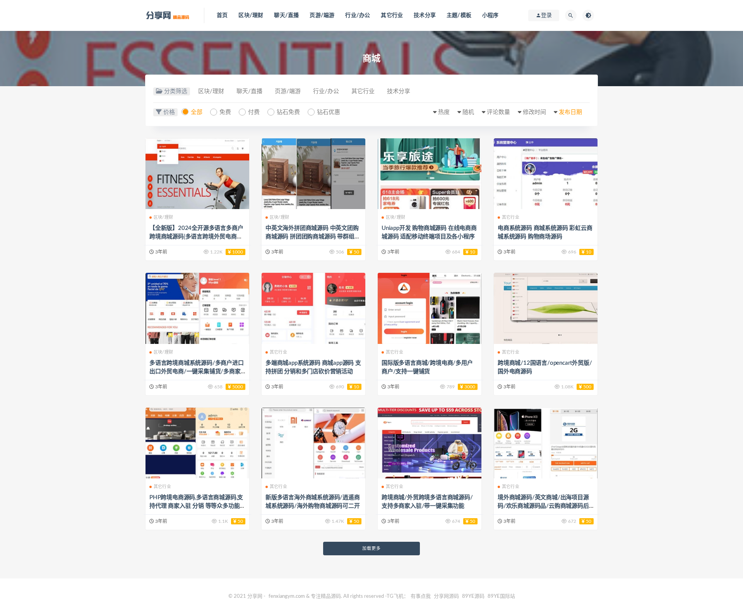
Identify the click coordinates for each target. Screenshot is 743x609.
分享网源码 (446, 596)
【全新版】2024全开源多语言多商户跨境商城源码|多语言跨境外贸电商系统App (196, 236)
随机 (468, 112)
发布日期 (570, 112)
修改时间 (534, 112)
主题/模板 (459, 15)
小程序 (490, 15)
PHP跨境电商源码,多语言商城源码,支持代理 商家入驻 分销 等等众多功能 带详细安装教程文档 (196, 506)
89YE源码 (473, 596)
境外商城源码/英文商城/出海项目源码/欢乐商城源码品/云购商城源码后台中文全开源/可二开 (543, 506)
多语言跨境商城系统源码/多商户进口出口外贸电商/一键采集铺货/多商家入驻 (196, 371)
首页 (222, 15)
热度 (444, 112)
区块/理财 (250, 15)
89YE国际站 (501, 596)
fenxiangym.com (287, 596)
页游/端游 (322, 15)
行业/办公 (357, 15)
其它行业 (392, 15)
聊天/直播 (286, 15)
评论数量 (498, 112)
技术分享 (425, 15)
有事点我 (421, 596)
